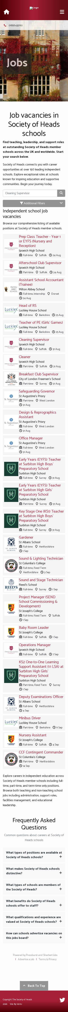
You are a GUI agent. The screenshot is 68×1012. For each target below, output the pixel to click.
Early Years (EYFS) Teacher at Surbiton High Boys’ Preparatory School (40, 464)
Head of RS (27, 306)
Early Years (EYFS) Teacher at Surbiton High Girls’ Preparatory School (40, 490)
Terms (42, 959)
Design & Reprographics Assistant (37, 414)
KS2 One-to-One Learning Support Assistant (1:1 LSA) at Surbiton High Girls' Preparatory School (41, 669)
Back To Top (35, 985)
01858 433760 (15, 26)
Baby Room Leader (34, 628)
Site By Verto (16, 1004)
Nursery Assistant (32, 735)
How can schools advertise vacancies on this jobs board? (34, 936)
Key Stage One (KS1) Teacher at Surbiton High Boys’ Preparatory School (41, 516)
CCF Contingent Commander (41, 752)
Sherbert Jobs (50, 955)
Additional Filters (34, 203)
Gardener (26, 537)
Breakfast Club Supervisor (38, 374)
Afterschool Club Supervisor (40, 263)
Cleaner (24, 357)
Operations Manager (35, 645)
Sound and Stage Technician (41, 580)
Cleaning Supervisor (34, 340)
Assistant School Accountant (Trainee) (41, 282)
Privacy (52, 959)
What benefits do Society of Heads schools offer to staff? (30, 903)
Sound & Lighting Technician (41, 558)
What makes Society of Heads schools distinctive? (33, 871)
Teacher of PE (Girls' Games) (41, 323)
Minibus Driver (30, 718)
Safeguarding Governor (37, 391)
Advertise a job (26, 959)
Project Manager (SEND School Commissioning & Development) (38, 601)
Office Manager (31, 438)
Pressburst (32, 955)
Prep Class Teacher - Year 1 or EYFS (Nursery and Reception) (40, 241)
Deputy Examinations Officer (41, 697)
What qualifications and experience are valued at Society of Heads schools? (33, 919)
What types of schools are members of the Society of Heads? (33, 887)
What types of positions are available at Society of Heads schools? (34, 855)
